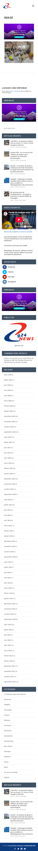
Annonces (7, 699)
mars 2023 (8, 588)
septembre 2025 (10, 432)
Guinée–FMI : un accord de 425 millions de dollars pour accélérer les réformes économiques (21, 155)
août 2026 (7, 375)
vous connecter (15, 91)
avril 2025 (7, 458)
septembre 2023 (10, 557)
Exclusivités (23, 147)
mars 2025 (8, 463)
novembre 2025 (9, 422)
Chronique (8, 710)
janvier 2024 (8, 536)
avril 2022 (7, 645)
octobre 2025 (9, 427)
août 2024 (7, 500)
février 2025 (8, 468)
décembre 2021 (9, 666)
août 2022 (7, 624)
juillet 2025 (8, 442)
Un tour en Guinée (10, 772)
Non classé (22, 200)
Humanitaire (8, 741)
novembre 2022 (9, 609)
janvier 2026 (8, 411)
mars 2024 (8, 526)
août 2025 (7, 437)
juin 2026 (7, 385)
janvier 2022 (8, 661)
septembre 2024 (10, 494)
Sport (6, 767)
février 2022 (8, 656)
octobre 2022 (9, 614)
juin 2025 (7, 448)
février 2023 (8, 593)
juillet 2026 (8, 380)
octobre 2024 (9, 489)
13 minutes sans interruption (15, 694)
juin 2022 (7, 635)
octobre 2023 (9, 552)
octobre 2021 (9, 677)
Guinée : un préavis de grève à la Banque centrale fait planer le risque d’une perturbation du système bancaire (21, 169)
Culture (7, 715)
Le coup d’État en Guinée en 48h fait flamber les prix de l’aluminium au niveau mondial (18, 360)
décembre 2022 (9, 604)
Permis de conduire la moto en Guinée (18, 232)
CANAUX (7, 705)
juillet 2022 (8, 630)
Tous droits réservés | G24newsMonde (21, 846)
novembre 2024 (9, 484)
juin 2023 (7, 572)
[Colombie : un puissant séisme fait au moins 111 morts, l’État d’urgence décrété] (6, 142)
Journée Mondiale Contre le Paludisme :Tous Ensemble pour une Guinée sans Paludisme (18, 239)
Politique (7, 751)
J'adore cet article (10, 358)
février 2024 (8, 531)
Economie (23, 160)
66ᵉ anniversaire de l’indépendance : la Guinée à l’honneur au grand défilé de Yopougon (20, 195)
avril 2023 (7, 583)
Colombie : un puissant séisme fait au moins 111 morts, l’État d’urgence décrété (21, 143)
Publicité (7, 757)
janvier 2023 (8, 598)
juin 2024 (7, 510)
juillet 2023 (8, 567)
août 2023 (7, 562)
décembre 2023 (9, 541)
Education (8, 731)
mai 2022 (7, 640)
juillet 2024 (8, 505)
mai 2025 (7, 453)
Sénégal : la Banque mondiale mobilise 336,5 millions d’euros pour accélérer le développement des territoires (21, 182)
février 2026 (8, 406)
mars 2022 (8, 651)
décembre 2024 (9, 479)
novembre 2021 (9, 671)
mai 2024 (7, 515)
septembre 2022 (10, 619)
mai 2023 (7, 578)
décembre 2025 (9, 416)
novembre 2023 (9, 546)
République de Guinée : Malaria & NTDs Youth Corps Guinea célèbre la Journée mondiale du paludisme (18, 252)
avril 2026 (7, 396)
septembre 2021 (10, 682)
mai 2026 (7, 390)
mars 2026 (8, 401)
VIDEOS (6, 777)
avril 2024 (7, 520)
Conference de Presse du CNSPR (15, 246)
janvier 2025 (8, 474)
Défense (7, 720)
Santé (6, 762)
